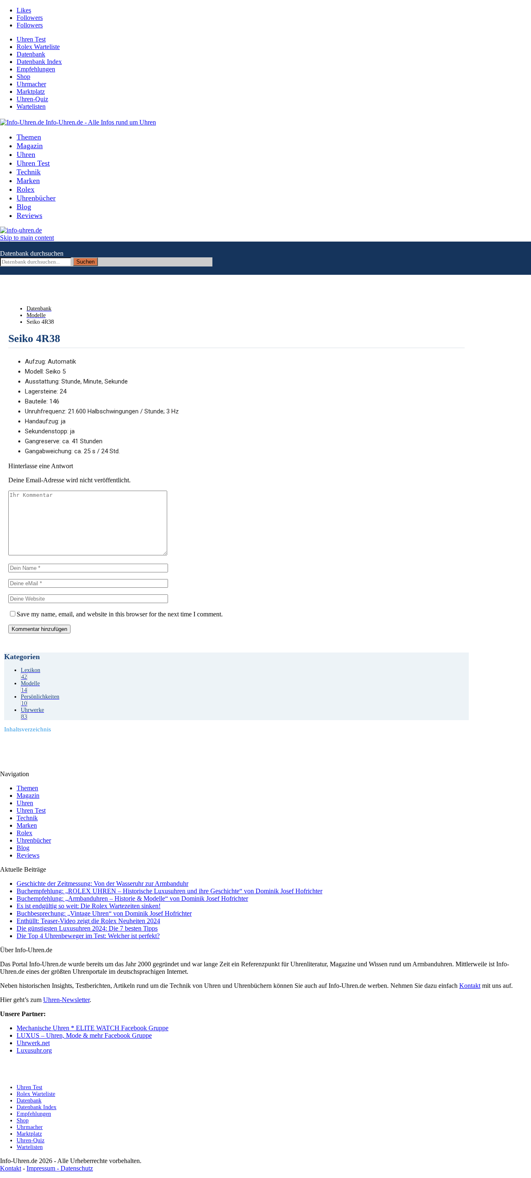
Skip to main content (27, 237)
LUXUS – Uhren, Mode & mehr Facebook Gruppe (84, 1035)
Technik (29, 172)
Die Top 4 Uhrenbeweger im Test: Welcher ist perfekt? (88, 935)
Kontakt (469, 985)
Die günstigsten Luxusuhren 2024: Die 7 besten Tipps (87, 928)
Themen (29, 137)
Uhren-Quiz (32, 99)
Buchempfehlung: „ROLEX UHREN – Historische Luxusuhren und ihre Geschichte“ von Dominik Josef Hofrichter (169, 890)
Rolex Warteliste (38, 46)
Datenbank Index (39, 61)
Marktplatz (31, 91)
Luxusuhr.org (34, 1050)
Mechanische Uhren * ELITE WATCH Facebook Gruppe (92, 1027)
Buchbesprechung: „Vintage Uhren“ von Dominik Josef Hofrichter (104, 913)
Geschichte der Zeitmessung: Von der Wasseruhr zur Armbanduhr (102, 883)
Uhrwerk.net (33, 1042)
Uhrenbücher (36, 198)
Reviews (29, 215)
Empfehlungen (36, 69)
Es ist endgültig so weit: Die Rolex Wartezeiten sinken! (89, 905)
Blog (24, 207)
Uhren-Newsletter (66, 999)
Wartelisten (31, 106)
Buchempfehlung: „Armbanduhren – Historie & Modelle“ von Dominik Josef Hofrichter (132, 898)
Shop (23, 76)
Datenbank (31, 54)
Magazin (30, 146)
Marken (28, 180)
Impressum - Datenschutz (60, 1168)
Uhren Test (31, 39)
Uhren (26, 154)
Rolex (25, 189)
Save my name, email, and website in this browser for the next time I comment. (120, 614)
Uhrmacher (31, 84)
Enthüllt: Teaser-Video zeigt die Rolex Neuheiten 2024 (88, 920)
